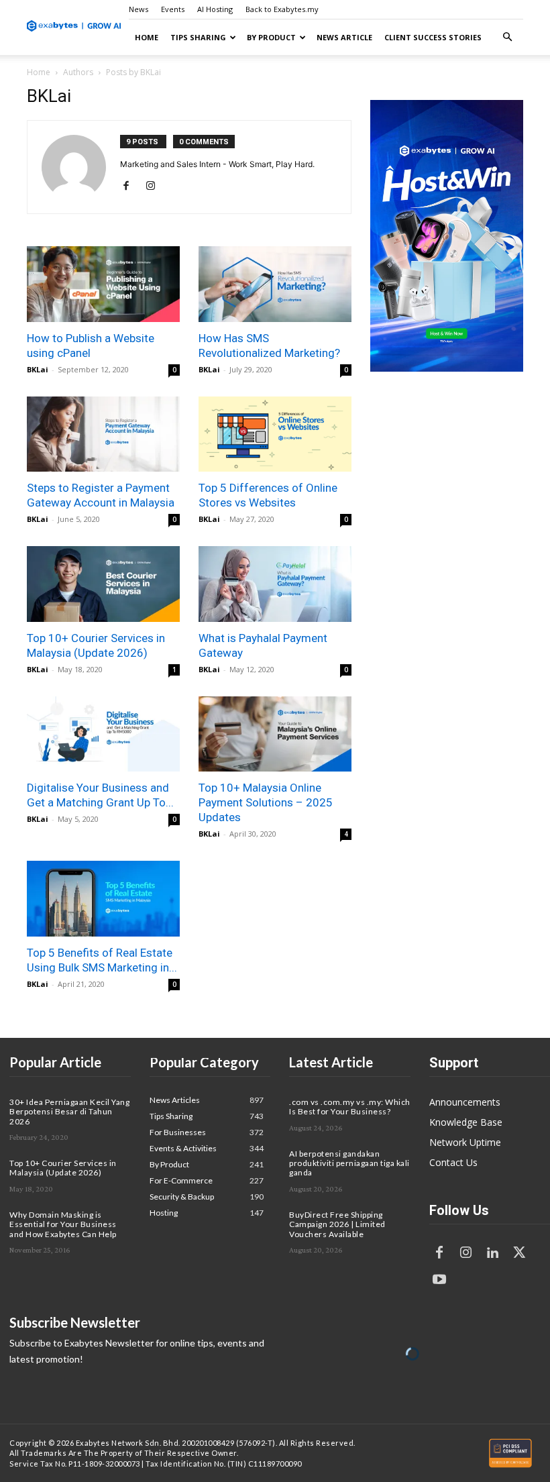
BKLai (37, 369)
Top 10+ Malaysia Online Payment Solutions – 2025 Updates (266, 802)
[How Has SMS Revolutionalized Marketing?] (275, 284)
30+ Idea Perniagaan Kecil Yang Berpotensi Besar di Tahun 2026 (69, 1111)
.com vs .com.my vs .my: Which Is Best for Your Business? (349, 1106)
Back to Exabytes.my (282, 9)
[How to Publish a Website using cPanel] (103, 284)
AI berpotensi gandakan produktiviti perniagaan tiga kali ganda (349, 1163)
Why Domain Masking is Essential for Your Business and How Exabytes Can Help (63, 1224)
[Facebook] (131, 186)
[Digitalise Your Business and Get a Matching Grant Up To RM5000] (103, 734)
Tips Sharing (198, 37)
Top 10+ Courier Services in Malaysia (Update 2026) (63, 1167)
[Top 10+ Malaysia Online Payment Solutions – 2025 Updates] (275, 734)
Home (146, 37)
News (138, 9)
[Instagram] (155, 186)
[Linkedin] (493, 1253)
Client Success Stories (433, 37)
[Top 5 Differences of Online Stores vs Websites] (275, 434)
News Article (344, 37)
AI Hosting (215, 9)
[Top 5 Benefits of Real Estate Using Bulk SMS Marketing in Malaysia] (103, 899)
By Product (271, 37)
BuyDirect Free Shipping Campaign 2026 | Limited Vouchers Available (337, 1224)
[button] (507, 37)
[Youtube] (439, 1280)
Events (172, 9)
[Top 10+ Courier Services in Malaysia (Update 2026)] (103, 584)
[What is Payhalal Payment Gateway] (275, 584)
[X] (520, 1253)
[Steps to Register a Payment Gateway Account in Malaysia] (103, 434)
